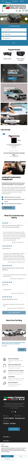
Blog (3, 1)
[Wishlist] (23, 11)
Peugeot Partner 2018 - (14, 150)
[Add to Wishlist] (15, 147)
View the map (15, 429)
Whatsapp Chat (20, 418)
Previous (3, 55)
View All (22, 349)
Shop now (11, 78)
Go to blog (7, 93)
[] (12, 147)
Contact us (16, 109)
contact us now (8, 207)
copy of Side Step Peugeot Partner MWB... (14, 153)
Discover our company (11, 121)
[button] (3, 445)
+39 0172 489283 (8, 418)
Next (24, 55)
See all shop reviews (14, 312)
